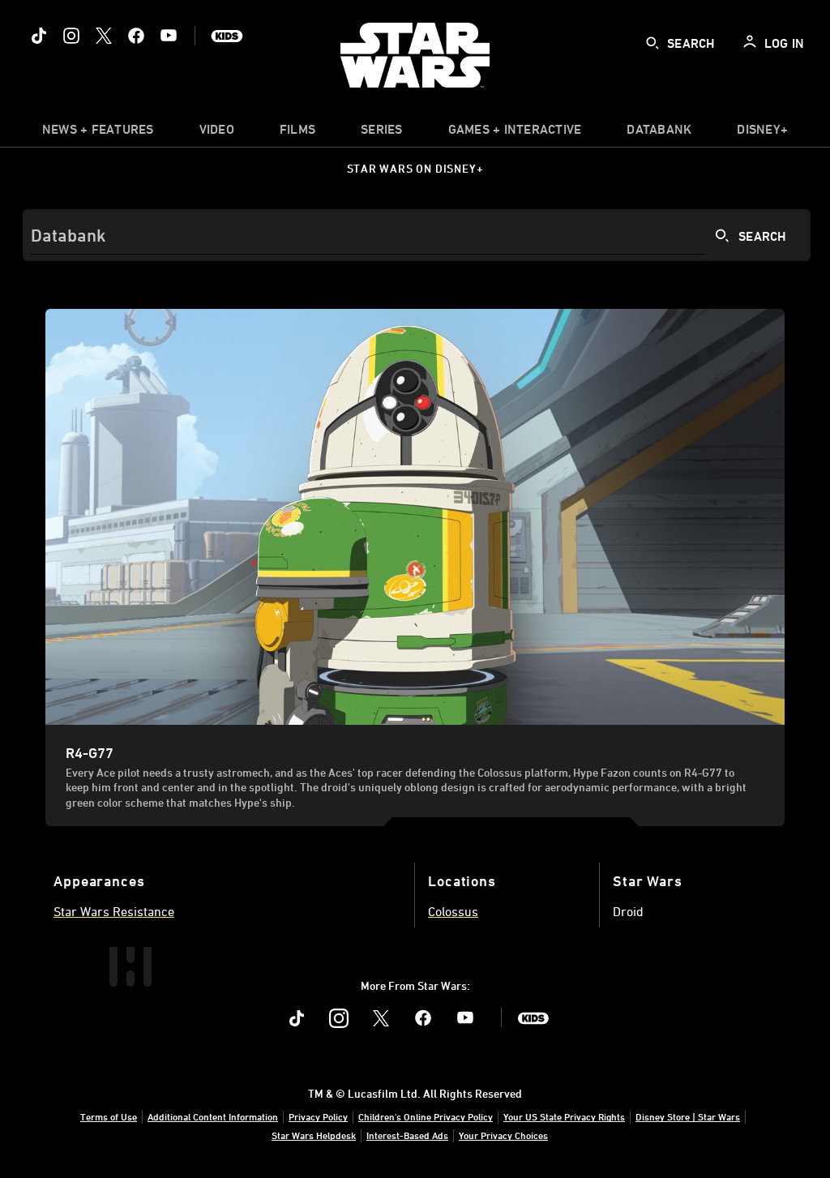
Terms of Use (108, 1116)
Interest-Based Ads (407, 1135)
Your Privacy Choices (503, 1135)
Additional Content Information (213, 1116)
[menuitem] (217, 133)
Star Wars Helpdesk (314, 1135)
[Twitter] (104, 36)
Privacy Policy (318, 1116)
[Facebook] (136, 36)
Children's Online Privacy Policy (425, 1116)
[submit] (652, 43)
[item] (98, 133)
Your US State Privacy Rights (564, 1116)
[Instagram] (71, 36)
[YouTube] (168, 36)
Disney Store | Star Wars (687, 1116)
